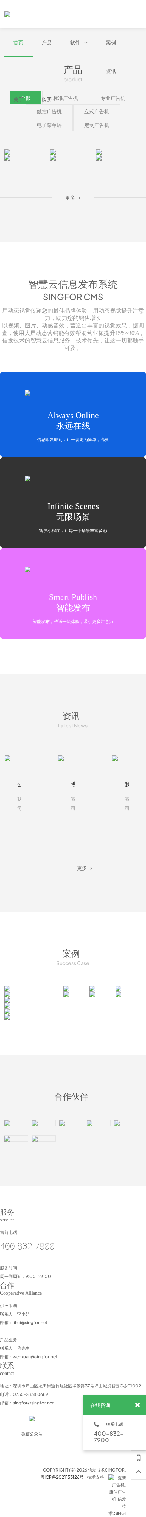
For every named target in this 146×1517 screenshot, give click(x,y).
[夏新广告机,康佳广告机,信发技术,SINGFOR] (117, 1477)
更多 (24, 157)
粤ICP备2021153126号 (62, 1477)
